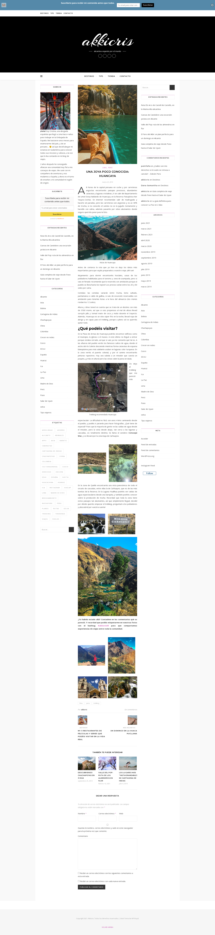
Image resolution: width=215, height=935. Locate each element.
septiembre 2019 (148, 257)
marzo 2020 (146, 246)
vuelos (55, 519)
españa (54, 477)
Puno (42, 395)
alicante (46, 435)
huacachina (47, 482)
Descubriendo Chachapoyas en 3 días (86, 775)
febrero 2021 (147, 234)
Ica (41, 366)
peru (59, 503)
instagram (55, 488)
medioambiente (49, 498)
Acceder (144, 438)
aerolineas (47, 430)
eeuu (44, 477)
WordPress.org (147, 456)
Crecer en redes (47, 337)
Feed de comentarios (150, 450)
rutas (56, 508)
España (43, 354)
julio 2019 (145, 269)
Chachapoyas (46, 320)
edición (59, 472)
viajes (45, 519)
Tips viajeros (45, 412)
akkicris (107, 40)
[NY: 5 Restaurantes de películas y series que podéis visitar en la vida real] (82, 720)
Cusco (42, 343)
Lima (42, 377)
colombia (46, 461)
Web (121, 813)
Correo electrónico (107, 813)
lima (44, 493)
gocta (65, 477)
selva (42, 406)
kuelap (67, 488)
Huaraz (43, 360)
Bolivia (43, 308)
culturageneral (50, 467)
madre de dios (58, 493)
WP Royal (135, 918)
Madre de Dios (46, 383)
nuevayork (47, 503)
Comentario (83, 836)
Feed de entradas (148, 444)
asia (53, 440)
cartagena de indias (52, 451)
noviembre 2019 (148, 252)
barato (63, 440)
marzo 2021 (146, 228)
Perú (42, 389)
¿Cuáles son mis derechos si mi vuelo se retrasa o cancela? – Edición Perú (155, 170)
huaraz (61, 482)
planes (45, 508)
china (62, 456)
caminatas (47, 446)
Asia (42, 302)
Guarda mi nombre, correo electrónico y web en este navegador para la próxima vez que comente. (105, 829)
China (42, 325)
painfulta (146, 166)
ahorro (61, 430)
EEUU (42, 349)
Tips (52, 13)
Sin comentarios (131, 709)
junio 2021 (145, 223)
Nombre (82, 813)
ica (43, 488)
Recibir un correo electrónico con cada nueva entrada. (103, 881)
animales (59, 435)
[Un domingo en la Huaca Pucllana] (132, 720)
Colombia (44, 331)
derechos (46, 472)
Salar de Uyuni (46, 401)
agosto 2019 (146, 263)
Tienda (59, 13)
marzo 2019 (146, 286)
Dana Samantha (149, 185)
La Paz (43, 372)
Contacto (68, 13)
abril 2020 (145, 240)
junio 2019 (145, 275)
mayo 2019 (146, 281)
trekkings (60, 514)
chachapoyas (48, 456)
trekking (46, 514)
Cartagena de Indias (48, 314)
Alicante (43, 296)
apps (44, 440)
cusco (65, 467)
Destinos (44, 13)
